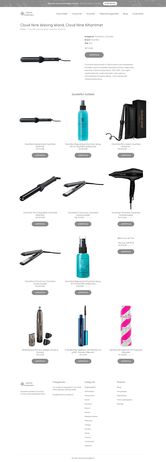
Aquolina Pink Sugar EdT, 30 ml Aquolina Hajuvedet (126, 351)
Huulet (87, 400)
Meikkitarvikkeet (91, 416)
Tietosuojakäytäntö (124, 400)
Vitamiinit (88, 446)
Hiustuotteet (61, 13)
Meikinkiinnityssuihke (109, 13)
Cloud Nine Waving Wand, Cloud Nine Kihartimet (40, 145)
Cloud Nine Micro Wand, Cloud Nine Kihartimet (125, 145)
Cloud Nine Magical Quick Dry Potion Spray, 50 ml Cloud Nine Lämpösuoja (83, 282)
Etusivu (23, 29)
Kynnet (87, 412)
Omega (88, 425)
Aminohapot (89, 391)
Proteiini (88, 429)
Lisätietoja (94, 55)
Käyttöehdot (122, 395)
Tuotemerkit (137, 13)
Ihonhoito (90, 13)
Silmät (87, 433)
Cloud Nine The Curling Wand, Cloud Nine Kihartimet (40, 214)
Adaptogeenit (90, 387)
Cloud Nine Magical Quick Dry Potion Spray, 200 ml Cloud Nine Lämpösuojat (83, 145)
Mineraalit (88, 421)
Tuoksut (88, 437)
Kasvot (87, 408)
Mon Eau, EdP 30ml (126, 243)
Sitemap (120, 404)
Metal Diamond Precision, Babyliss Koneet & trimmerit (40, 351)
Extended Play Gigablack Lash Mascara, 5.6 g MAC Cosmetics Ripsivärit (83, 351)
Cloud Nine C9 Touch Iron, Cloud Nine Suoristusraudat (83, 214)
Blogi (125, 13)
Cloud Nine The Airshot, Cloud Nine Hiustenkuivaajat (126, 214)
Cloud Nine (109, 36)
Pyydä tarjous (110, 3)
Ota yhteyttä (122, 391)
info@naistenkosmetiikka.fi (63, 395)
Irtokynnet (77, 13)
